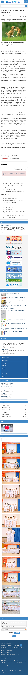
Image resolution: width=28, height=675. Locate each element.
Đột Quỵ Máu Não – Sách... (7, 386)
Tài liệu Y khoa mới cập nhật (7, 380)
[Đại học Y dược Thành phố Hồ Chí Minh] (14, 284)
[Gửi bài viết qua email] (21, 16)
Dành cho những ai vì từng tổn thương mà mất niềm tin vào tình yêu (14, 186)
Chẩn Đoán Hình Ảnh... (6, 396)
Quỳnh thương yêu (6, 202)
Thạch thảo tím (6, 209)
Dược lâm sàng (5, 665)
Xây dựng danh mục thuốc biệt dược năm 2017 (16, 323)
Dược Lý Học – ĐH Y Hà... (6, 390)
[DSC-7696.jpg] (11, 592)
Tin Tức (16, 660)
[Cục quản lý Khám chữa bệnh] (14, 263)
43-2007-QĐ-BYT (5, 349)
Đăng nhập (17, 632)
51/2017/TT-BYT (5, 343)
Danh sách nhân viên (6, 225)
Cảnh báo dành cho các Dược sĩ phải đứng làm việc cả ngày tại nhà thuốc (16, 332)
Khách (4, 205)
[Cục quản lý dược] (14, 252)
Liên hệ (3, 368)
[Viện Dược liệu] (14, 280)
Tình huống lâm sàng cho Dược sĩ (13, 293)
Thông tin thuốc (18, 665)
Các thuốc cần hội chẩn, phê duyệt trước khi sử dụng (16, 305)
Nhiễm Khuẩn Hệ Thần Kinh (7, 383)
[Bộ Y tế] (14, 238)
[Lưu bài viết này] (25, 16)
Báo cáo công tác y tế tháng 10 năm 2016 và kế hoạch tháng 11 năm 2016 (14, 329)
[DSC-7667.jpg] (11, 463)
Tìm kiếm (4, 371)
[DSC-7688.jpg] (11, 534)
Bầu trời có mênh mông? (8, 198)
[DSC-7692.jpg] (11, 563)
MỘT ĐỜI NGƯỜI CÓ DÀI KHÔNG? (10, 183)
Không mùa (5, 207)
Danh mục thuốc (5, 357)
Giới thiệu (4, 660)
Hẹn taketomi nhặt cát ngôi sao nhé (10, 200)
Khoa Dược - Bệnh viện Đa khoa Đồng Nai (18, 670)
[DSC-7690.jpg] (11, 549)
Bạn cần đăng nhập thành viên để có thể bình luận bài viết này (14, 173)
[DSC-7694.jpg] (11, 577)
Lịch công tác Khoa (6, 363)
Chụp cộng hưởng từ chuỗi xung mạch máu (15, 310)
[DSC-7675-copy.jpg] (11, 491)
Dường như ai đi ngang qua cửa (9, 196)
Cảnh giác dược (5, 360)
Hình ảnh (4, 376)
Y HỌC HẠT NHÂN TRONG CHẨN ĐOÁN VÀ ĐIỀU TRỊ (15, 301)
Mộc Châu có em (6, 217)
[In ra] (23, 16)
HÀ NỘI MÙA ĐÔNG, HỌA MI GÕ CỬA (11, 215)
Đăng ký (14, 635)
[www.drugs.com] (14, 257)
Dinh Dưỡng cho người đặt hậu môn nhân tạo (15, 297)
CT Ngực (3, 393)
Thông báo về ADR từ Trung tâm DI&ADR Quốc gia (16, 319)
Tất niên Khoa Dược (7, 189)
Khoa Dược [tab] (4, 439)
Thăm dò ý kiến (5, 373)
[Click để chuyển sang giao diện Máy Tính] (26, 1)
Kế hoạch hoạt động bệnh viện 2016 (8, 308)
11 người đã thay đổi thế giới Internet (10, 191)
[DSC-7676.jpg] (11, 506)
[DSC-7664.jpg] (11, 448)
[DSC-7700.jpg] (11, 606)
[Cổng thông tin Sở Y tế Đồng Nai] (14, 269)
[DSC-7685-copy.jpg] (11, 520)
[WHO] (14, 275)
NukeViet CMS (8, 672)
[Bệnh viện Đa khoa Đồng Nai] (14, 243)
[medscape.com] (14, 247)
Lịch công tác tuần (18, 662)
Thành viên (4, 365)
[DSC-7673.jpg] (11, 477)
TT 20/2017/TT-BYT (6, 353)
